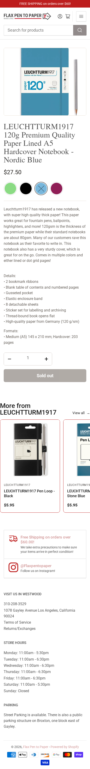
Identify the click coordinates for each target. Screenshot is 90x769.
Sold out (45, 375)
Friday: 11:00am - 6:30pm (24, 678)
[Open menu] (81, 16)
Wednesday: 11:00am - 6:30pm (29, 665)
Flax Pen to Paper (35, 747)
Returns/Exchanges (20, 628)
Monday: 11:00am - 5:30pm (26, 653)
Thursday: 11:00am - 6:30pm (27, 672)
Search (79, 30)
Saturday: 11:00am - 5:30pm (27, 684)
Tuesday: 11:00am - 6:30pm (26, 659)
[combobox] (45, 30)
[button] (10, 188)
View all (81, 413)
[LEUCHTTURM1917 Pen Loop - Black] (30, 449)
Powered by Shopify (65, 747)
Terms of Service (17, 622)
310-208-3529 (15, 604)
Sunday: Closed (16, 691)
